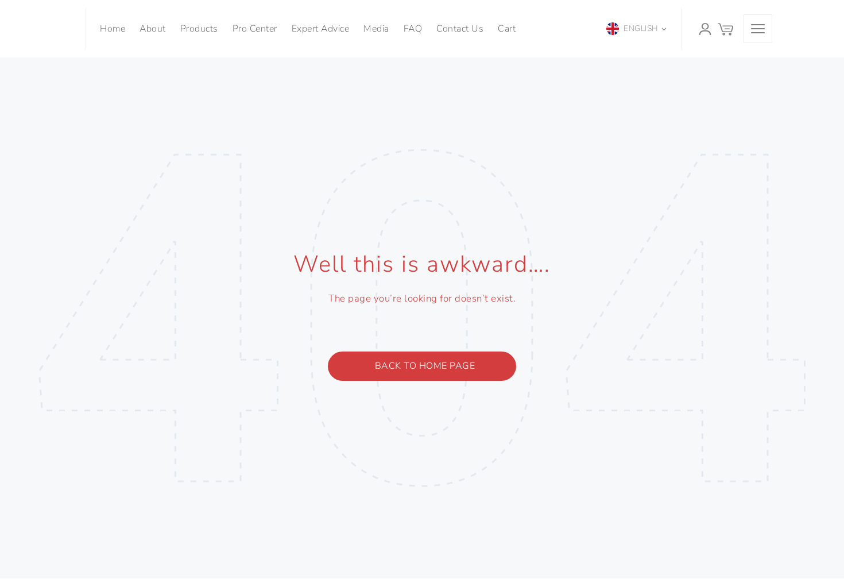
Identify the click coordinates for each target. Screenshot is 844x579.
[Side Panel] (758, 28)
